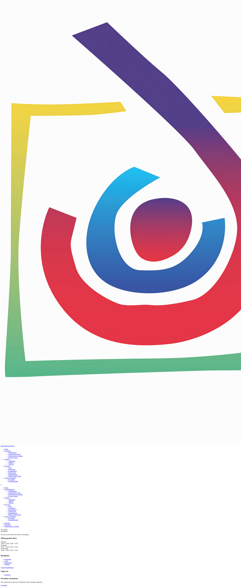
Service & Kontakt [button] (10, 478)
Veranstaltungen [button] (9, 489)
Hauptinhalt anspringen (8, 446)
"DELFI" (11, 464)
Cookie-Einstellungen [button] (7, 567)
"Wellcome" (12, 461)
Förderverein (12, 473)
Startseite (7, 523)
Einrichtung (11, 469)
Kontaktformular (13, 481)
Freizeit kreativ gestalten (15, 456)
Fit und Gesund (13, 457)
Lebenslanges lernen (14, 454)
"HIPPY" (11, 463)
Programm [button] (8, 451)
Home (6, 449)
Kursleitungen (12, 471)
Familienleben (12, 452)
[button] (4, 585)
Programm (8, 525)
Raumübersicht (12, 474)
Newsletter (11, 479)
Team (10, 468)
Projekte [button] (7, 459)
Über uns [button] (7, 466)
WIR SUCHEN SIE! (14, 476)
